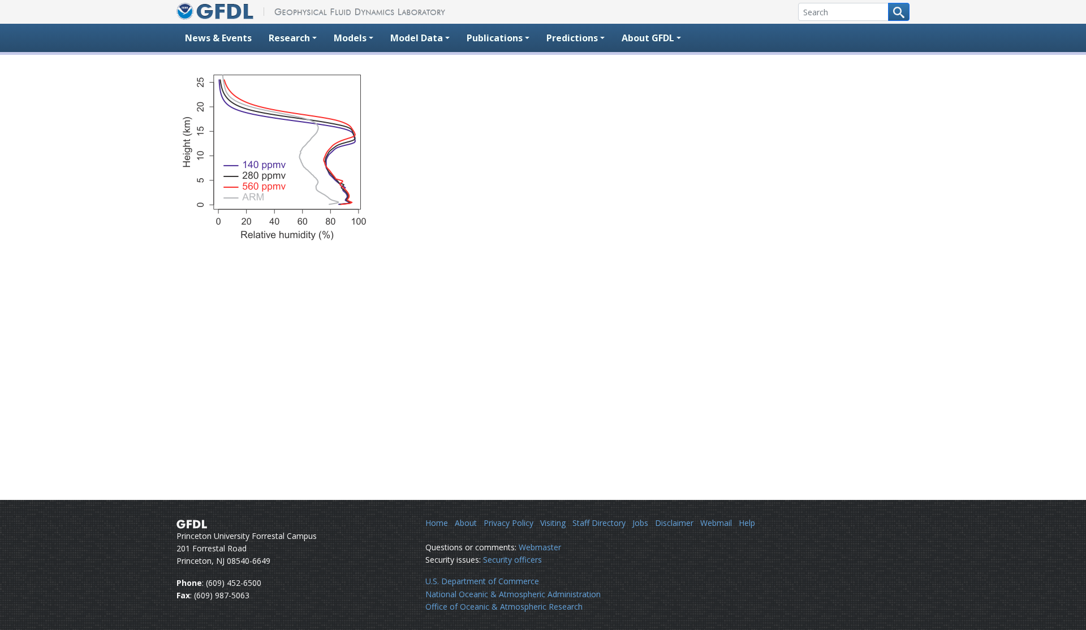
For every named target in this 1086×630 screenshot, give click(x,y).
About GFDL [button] (648, 38)
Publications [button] (495, 38)
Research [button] (289, 38)
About (466, 522)
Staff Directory (599, 522)
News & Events (218, 38)
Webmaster (540, 547)
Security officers (512, 559)
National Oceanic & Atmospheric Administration (513, 594)
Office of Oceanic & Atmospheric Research (504, 606)
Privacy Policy (508, 522)
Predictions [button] (572, 38)
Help (747, 522)
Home (436, 522)
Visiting (553, 522)
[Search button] (899, 12)
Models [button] (350, 38)
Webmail (716, 522)
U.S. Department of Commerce (482, 581)
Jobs (640, 522)
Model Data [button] (416, 38)
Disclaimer (674, 522)
